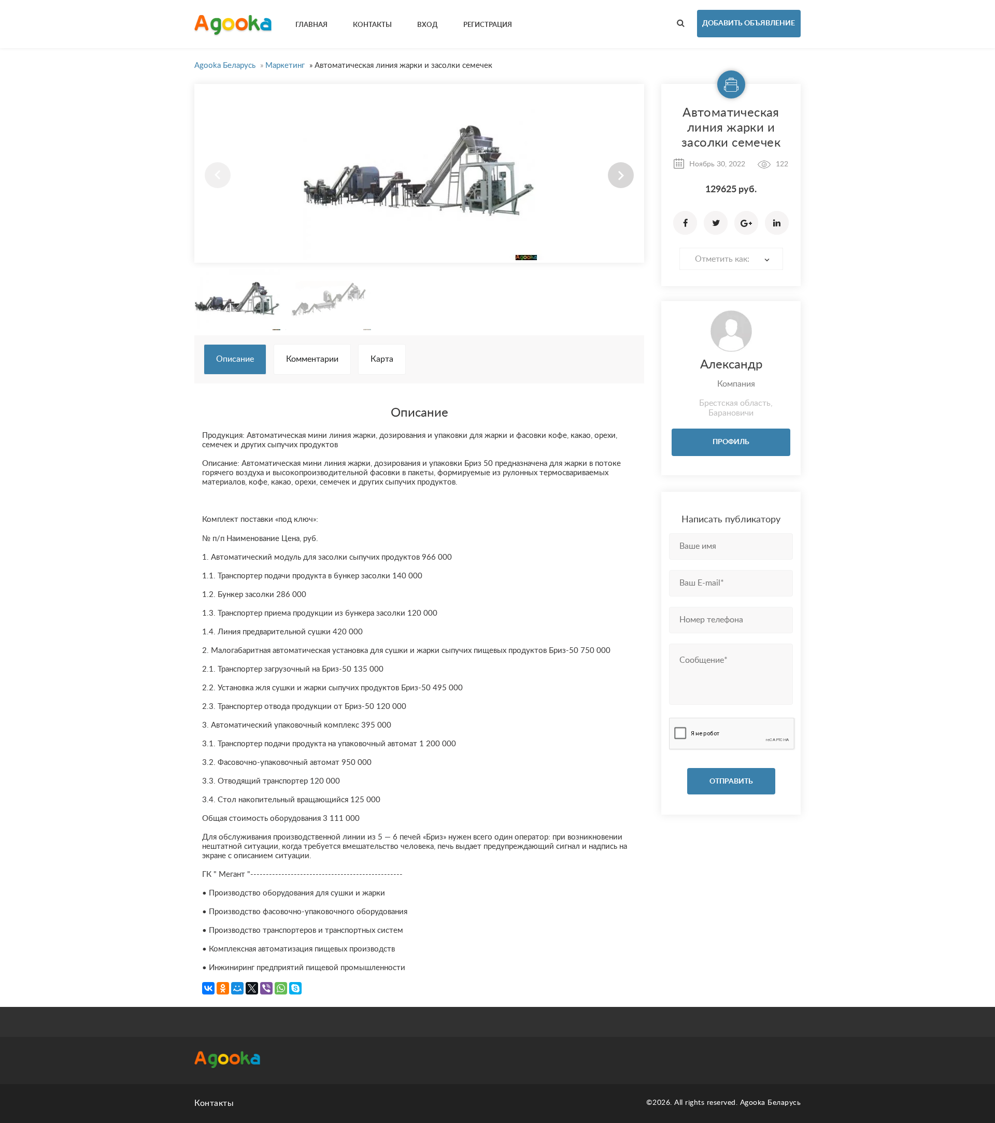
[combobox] (731, 258)
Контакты (214, 1103)
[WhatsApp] (281, 988)
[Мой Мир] (237, 988)
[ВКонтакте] (208, 988)
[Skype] (295, 988)
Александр (731, 365)
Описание (235, 359)
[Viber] (266, 988)
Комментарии (312, 359)
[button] (621, 175)
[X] (252, 988)
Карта (382, 359)
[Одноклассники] (223, 988)
